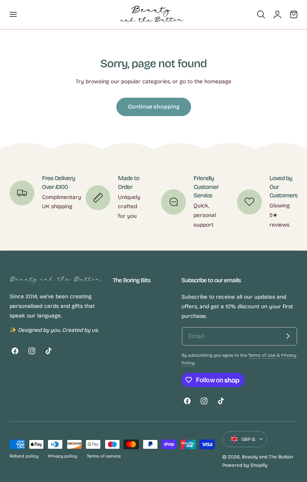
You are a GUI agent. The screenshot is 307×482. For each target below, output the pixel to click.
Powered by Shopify (244, 465)
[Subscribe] (287, 336)
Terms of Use (262, 355)
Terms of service (104, 456)
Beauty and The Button (267, 457)
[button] (13, 14)
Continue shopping (153, 106)
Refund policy (24, 456)
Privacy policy (62, 456)
